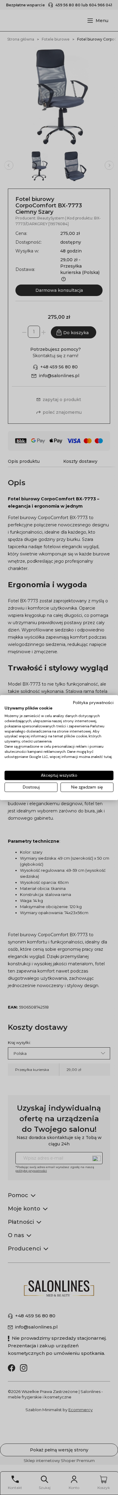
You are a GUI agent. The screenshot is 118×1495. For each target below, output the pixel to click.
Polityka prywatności (93, 702)
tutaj (108, 756)
